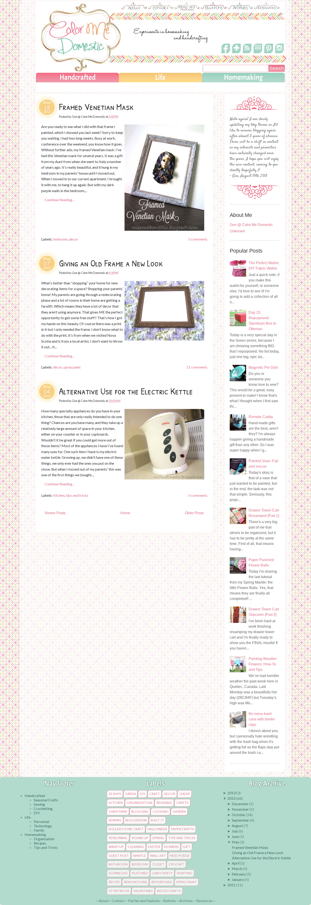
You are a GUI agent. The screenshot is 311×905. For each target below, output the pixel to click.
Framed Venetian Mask (96, 106)
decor (73, 239)
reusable (164, 803)
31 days (115, 794)
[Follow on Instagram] (279, 53)
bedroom (60, 239)
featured (140, 873)
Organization (44, 839)
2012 (231, 798)
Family (39, 830)
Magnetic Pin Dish (263, 367)
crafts (182, 803)
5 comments (197, 239)
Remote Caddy (261, 417)
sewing (115, 820)
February (239, 874)
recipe (114, 882)
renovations (135, 882)
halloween (157, 829)
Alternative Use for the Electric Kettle (126, 391)
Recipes (40, 843)
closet (158, 864)
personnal (118, 838)
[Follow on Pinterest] (269, 54)
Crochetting (43, 808)
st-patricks (119, 891)
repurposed (161, 882)
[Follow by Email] (258, 51)
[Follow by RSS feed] (247, 52)
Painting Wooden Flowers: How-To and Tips (263, 664)
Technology (43, 826)
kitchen (59, 495)
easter (154, 847)
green (130, 794)
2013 (231, 793)
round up (140, 838)
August (237, 825)
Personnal (41, 821)
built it (157, 820)
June (235, 836)
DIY (37, 813)
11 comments (196, 367)
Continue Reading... (59, 200)
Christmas (118, 811)
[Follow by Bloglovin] (236, 52)
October (238, 814)
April (236, 863)
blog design (136, 820)
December (240, 804)
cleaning (136, 847)
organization (139, 803)
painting (184, 873)
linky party (162, 873)
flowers (171, 847)
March (237, 868)
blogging (139, 811)
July (235, 831)
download (118, 873)
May (235, 842)
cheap (184, 794)
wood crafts (169, 891)
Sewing (39, 804)
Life (160, 77)
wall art (158, 855)
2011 (231, 885)
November (240, 809)
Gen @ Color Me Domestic (251, 225)
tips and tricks (77, 495)
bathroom (118, 864)
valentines (143, 891)
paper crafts (182, 829)
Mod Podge (180, 855)
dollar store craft (126, 829)
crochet (176, 864)
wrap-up (116, 847)
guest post (119, 855)
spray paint (72, 367)
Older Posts (194, 513)
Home (125, 513)
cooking (160, 811)
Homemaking (243, 77)
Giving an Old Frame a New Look (111, 263)
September (240, 820)
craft (154, 794)
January (238, 879)
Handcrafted (77, 77)
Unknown (237, 231)
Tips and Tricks (46, 847)
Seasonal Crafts (46, 800)
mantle (139, 855)
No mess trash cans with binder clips (262, 719)
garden (179, 811)
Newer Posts (55, 513)
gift (186, 847)
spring (158, 838)
